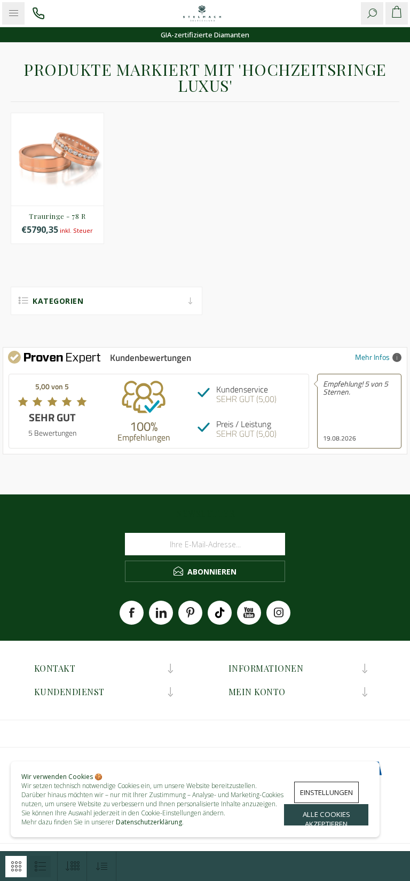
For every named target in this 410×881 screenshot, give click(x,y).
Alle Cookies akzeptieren (326, 817)
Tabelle (16, 866)
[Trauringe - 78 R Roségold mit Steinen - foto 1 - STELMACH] (57, 159)
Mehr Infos (372, 357)
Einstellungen (326, 792)
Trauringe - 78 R (57, 216)
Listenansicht (40, 866)
